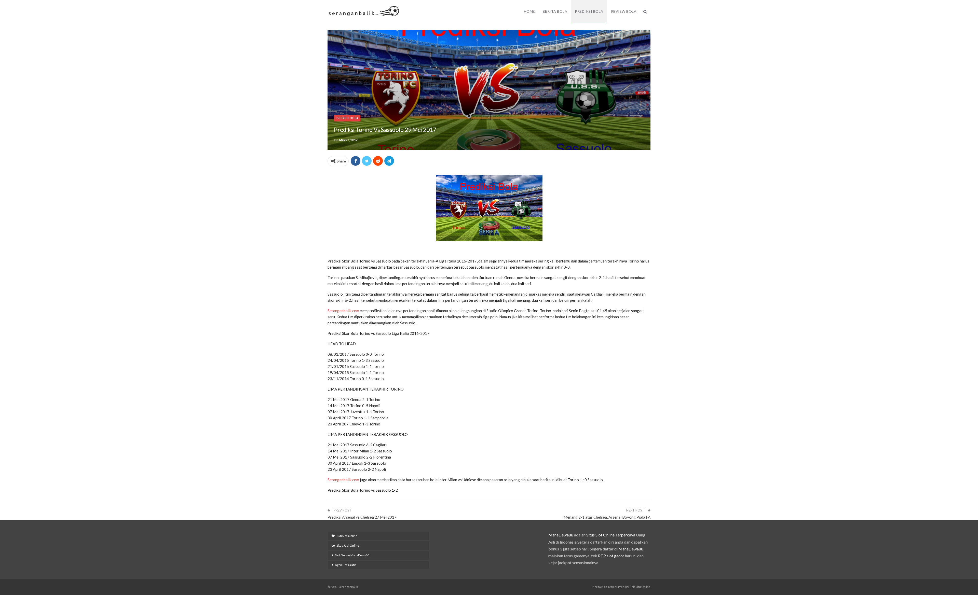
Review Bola (624, 11)
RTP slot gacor (611, 555)
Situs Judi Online (347, 545)
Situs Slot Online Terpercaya (610, 534)
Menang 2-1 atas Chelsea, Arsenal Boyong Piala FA (607, 517)
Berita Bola (555, 11)
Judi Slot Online (346, 536)
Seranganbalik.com (343, 310)
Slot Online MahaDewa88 (352, 555)
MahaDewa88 (560, 534)
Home (529, 11)
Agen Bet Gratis (345, 565)
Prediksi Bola (589, 11)
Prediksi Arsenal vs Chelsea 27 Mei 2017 (362, 517)
